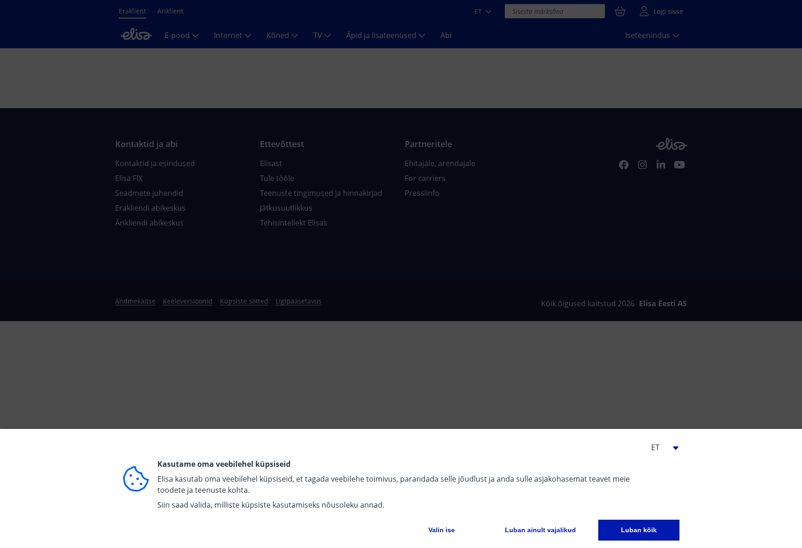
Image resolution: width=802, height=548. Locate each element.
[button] (660, 447)
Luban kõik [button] (639, 530)
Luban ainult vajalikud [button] (540, 530)
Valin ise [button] (441, 530)
